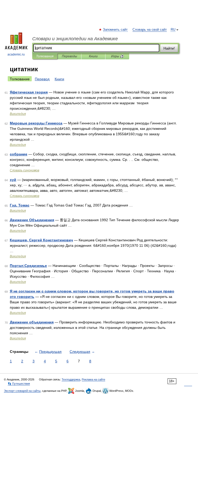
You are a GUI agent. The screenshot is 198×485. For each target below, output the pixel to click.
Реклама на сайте (93, 379)
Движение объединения (32, 322)
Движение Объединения (32, 220)
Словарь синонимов (24, 170)
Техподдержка (71, 379)
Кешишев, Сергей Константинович (41, 240)
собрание (18, 154)
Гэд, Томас (19, 205)
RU (173, 29)
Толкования (44, 56)
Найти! (169, 48)
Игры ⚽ (117, 56)
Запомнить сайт (115, 29)
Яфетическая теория (29, 92)
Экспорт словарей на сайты (22, 390)
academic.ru (16, 54)
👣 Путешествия (19, 383)
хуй (13, 180)
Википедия (18, 114)
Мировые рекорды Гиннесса (36, 123)
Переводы (69, 56)
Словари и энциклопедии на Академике (75, 38)
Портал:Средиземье (28, 266)
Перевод (42, 79)
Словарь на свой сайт (150, 29)
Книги (93, 56)
